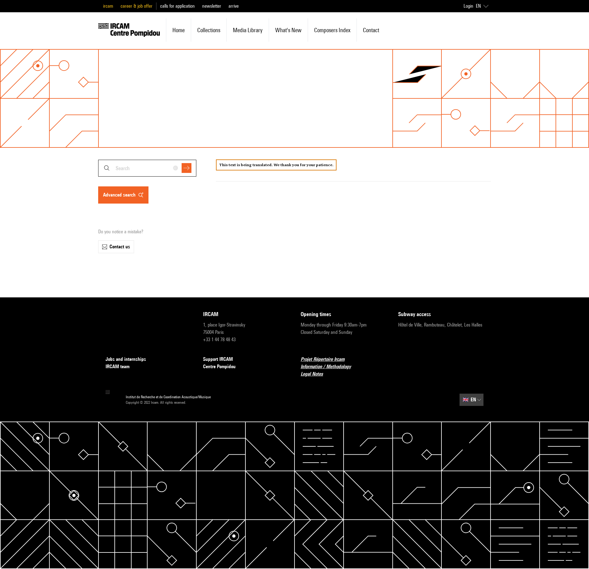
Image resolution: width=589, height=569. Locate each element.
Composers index (332, 30)
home (178, 30)
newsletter (211, 6)
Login (468, 6)
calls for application (177, 6)
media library (248, 30)
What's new (288, 30)
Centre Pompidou (219, 366)
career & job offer (136, 6)
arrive (234, 6)
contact (371, 30)
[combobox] (147, 168)
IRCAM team (117, 366)
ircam (108, 6)
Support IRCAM (218, 359)
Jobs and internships (126, 359)
